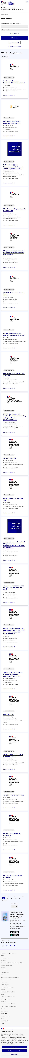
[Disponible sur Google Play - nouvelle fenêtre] (14, 935)
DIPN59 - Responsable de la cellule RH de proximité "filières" (14, 334)
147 (14, 896)
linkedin (10, 945)
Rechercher (15, 38)
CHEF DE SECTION (9, 458)
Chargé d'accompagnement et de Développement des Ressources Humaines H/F (14, 253)
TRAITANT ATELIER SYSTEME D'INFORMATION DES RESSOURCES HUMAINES (13, 674)
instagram (6, 945)
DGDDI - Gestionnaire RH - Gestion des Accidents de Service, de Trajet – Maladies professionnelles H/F (14, 417)
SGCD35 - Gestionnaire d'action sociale (13, 294)
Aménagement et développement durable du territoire (11, 962)
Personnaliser (14, 1054)
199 (20, 898)
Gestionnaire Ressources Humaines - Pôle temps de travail (14, 82)
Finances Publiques (4, 984)
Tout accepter (14, 1047)
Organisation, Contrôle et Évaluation (8, 1004)
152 (11, 898)
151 (7, 898)
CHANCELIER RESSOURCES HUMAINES (12, 876)
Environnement (4, 982)
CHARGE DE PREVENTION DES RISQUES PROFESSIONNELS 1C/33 (13, 588)
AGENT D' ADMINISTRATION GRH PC (13, 499)
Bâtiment (3, 967)
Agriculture (3, 960)
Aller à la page (14, 904)
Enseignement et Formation (6, 979)
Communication (4, 970)
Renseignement (4, 1013)
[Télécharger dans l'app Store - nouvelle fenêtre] (14, 932)
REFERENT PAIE (8, 715)
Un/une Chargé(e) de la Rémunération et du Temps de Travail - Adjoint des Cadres (13, 167)
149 (23, 896)
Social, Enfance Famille (5, 1020)
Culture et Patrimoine (5, 972)
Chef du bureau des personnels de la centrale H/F (14, 210)
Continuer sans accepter (14, 1051)
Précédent (5, 896)
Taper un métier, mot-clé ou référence (10, 23)
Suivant (4, 900)
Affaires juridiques (4, 958)
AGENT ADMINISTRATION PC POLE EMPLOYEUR (13, 756)
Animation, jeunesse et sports (6, 965)
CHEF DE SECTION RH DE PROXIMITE (11, 834)
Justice (2, 994)
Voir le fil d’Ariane (4, 14)
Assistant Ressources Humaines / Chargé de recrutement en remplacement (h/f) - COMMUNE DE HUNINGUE (14, 545)
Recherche (3, 1008)
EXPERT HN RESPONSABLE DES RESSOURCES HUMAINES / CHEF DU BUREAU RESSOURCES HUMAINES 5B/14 (14, 631)
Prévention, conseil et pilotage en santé (8, 1006)
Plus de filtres (13, 33)
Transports (3, 1023)
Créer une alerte (15, 42)
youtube (14, 945)
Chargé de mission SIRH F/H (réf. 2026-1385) (14, 375)
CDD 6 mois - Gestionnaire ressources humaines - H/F (12, 122)
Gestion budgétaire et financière (7, 987)
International (3, 989)
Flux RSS (4, 57)
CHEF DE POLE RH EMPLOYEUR (13, 795)
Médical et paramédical (5, 999)
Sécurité (2, 1018)
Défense (2, 975)
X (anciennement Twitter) (3, 945)
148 (18, 896)
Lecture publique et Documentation (8, 996)
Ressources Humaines (5, 1016)
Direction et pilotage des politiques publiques (10, 977)
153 (15, 898)
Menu (27, 2)
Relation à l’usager (4, 1011)
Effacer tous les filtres (15, 46)
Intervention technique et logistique (8, 991)
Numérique (3, 1001)
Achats (2, 955)
